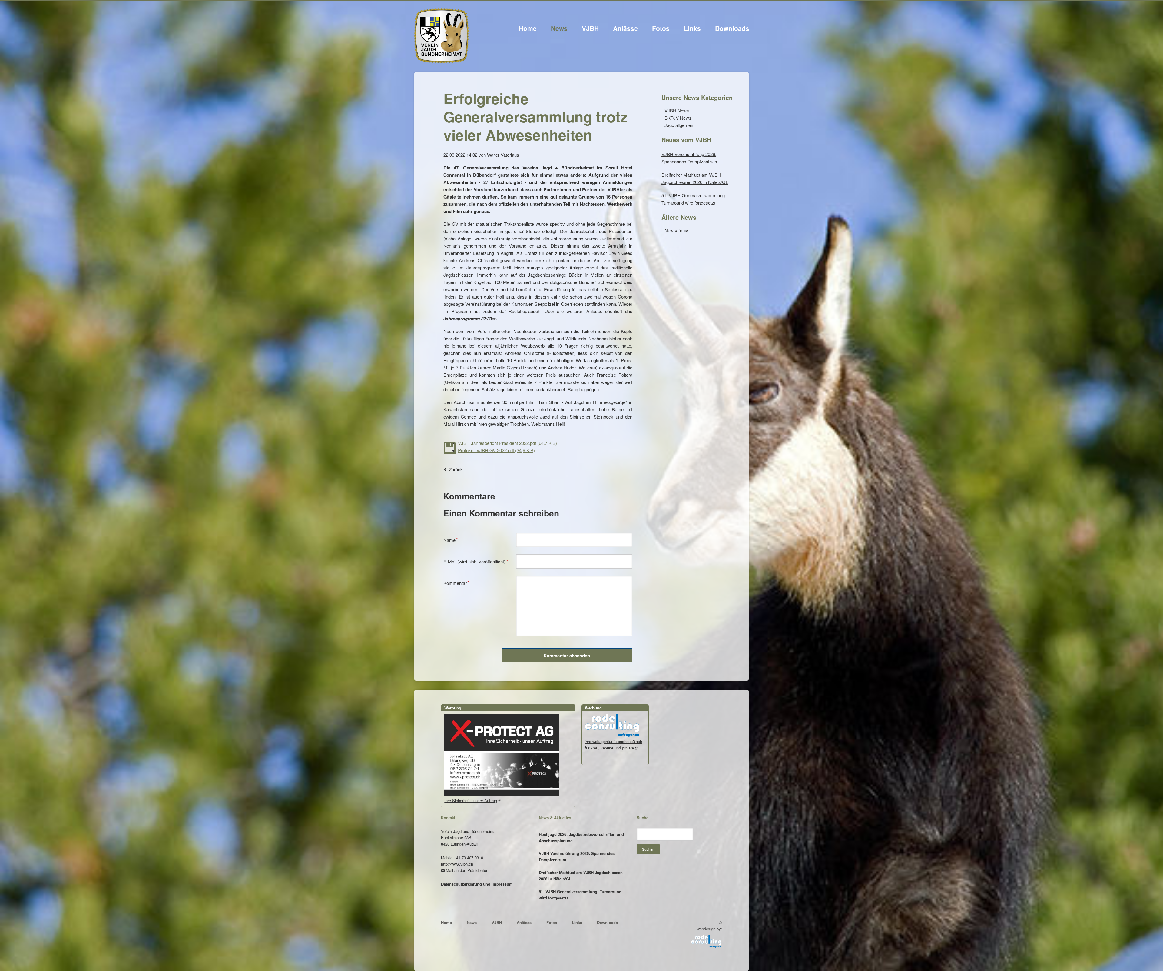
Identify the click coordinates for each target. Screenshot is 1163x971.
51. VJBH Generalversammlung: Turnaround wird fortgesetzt (580, 895)
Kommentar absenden (567, 655)
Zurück (456, 469)
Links (692, 28)
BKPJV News (677, 118)
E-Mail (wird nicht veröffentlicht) (475, 561)
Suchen (648, 849)
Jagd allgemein (679, 125)
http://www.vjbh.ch (457, 864)
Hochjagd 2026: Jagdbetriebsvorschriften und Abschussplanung (581, 837)
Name (452, 539)
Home (528, 28)
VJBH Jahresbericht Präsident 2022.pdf (507, 443)
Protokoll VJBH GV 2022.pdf (496, 450)
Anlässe (625, 28)
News (559, 28)
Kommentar (456, 582)
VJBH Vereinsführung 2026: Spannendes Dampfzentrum (577, 856)
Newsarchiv (676, 230)
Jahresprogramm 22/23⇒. (470, 318)
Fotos (661, 28)
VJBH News (676, 110)
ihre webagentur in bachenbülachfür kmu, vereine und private (613, 745)
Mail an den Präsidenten (467, 870)
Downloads (732, 28)
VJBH (590, 28)
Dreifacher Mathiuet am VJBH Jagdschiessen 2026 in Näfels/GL (581, 875)
